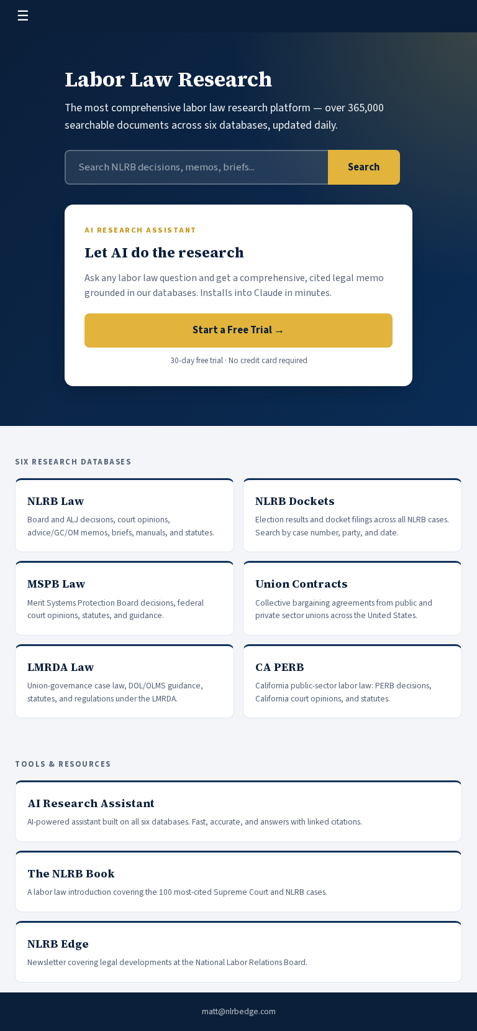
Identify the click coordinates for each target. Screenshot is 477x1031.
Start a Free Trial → (238, 330)
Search (364, 167)
